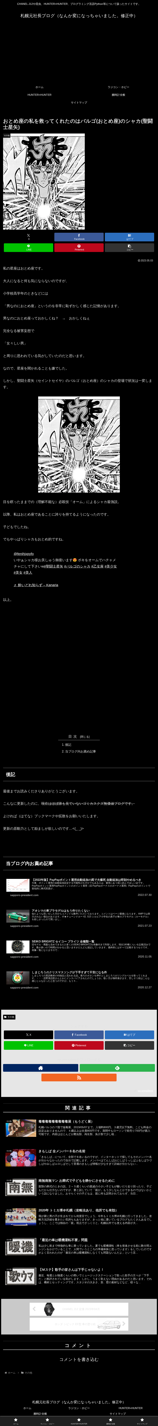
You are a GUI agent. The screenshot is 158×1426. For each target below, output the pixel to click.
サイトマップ (118, 1413)
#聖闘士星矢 (53, 566)
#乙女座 (97, 566)
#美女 (18, 572)
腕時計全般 (40, 1413)
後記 (68, 744)
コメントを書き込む (79, 1359)
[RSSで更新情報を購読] (79, 1077)
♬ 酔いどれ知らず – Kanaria (36, 585)
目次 (73, 736)
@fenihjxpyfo (24, 554)
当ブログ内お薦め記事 (80, 751)
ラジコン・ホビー (79, 1408)
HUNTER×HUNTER (131, 1408)
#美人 (28, 572)
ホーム (27, 1408)
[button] (129, 247)
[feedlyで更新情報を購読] (117, 1068)
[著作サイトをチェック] (40, 1068)
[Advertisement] (79, 54)
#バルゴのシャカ (77, 566)
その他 (10, 1017)
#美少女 (111, 566)
